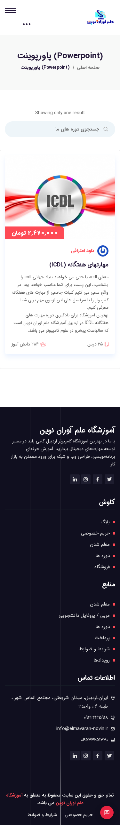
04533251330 (94, 740)
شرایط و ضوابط (94, 649)
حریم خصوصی (95, 533)
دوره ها (102, 555)
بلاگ (105, 522)
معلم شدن (100, 544)
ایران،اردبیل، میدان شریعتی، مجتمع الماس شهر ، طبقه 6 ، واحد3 (60, 702)
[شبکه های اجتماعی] (107, 812)
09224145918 (96, 717)
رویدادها (101, 660)
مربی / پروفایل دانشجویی (84, 615)
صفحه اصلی (88, 67)
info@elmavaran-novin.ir (82, 729)
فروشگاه (102, 567)
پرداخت (102, 638)
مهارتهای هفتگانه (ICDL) (78, 265)
